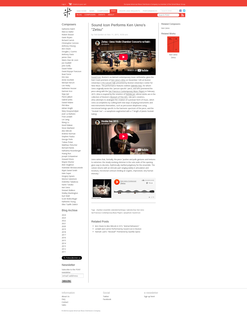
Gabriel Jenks (67, 99)
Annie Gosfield (68, 80)
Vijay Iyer (65, 94)
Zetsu (173, 57)
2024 (64, 215)
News (91, 11)
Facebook (107, 299)
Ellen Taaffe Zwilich (70, 204)
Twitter (106, 296)
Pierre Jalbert (67, 97)
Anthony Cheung (69, 46)
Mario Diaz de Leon (70, 60)
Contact (65, 302)
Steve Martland (68, 128)
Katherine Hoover (69, 88)
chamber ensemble (103, 210)
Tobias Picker (67, 142)
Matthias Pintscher (69, 145)
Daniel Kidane (67, 102)
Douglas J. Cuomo (69, 51)
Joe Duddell (66, 63)
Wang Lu (65, 122)
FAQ (63, 299)
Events (101, 14)
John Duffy (66, 65)
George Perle (67, 139)
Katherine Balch (68, 29)
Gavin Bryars (67, 37)
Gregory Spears (68, 176)
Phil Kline (65, 105)
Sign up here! (149, 296)
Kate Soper (66, 173)
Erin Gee (65, 77)
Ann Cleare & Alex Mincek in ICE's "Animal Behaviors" (117, 226)
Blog (79, 14)
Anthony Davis (68, 54)
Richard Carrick (68, 40)
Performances (150, 11)
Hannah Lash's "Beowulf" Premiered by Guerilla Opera (117, 231)
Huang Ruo (66, 153)
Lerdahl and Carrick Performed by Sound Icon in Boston (118, 229)
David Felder (67, 68)
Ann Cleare (66, 48)
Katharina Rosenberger (71, 150)
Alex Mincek (67, 131)
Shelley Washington (70, 193)
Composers (102, 11)
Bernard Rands (68, 148)
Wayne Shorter (68, 162)
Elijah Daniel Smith (69, 170)
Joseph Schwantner (70, 156)
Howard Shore (68, 159)
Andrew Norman (69, 133)
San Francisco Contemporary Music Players (127, 91)
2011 (64, 252)
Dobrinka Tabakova (70, 182)
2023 (64, 218)
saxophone (127, 213)
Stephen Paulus (68, 136)
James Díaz (66, 57)
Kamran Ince (67, 91)
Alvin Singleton (68, 165)
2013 (64, 246)
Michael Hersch (68, 82)
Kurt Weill (66, 196)
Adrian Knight (67, 108)
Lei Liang (65, 119)
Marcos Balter (68, 31)
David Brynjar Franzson (71, 71)
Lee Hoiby (66, 85)
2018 (64, 232)
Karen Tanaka (67, 184)
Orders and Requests (129, 11)
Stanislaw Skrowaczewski (72, 167)
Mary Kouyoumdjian (70, 111)
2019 (64, 229)
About (111, 14)
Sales (64, 305)
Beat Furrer (66, 74)
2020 (64, 226)
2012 (64, 249)
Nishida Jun (130, 94)
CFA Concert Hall (108, 83)
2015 (64, 240)
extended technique (118, 210)
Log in (64, 4)
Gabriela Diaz (136, 85)
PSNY (113, 11)
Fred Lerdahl (67, 116)
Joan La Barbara (68, 114)
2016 (64, 237)
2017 (64, 235)
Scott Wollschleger (69, 199)
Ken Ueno (66, 187)
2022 (64, 220)
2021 (64, 223)
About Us (65, 296)
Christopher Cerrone (70, 43)
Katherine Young (69, 201)
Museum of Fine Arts (119, 97)
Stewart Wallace (68, 190)
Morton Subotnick (69, 179)
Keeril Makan (67, 125)
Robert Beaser (68, 34)
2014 (64, 243)
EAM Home (81, 11)
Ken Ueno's (116, 80)
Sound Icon (96, 77)
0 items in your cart (79, 4)
